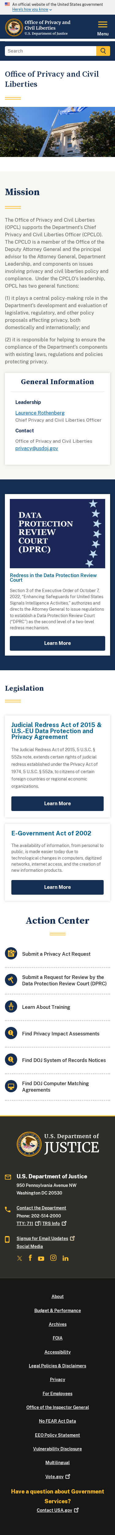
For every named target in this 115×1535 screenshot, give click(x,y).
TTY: (25, 1223)
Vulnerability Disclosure (57, 1448)
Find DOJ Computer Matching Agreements (55, 1087)
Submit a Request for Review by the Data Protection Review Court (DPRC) (64, 980)
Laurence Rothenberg (40, 413)
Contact (54, 1510)
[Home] (38, 35)
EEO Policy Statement (57, 1435)
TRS (51, 1223)
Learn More (57, 643)
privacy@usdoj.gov (36, 448)
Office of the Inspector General (57, 1407)
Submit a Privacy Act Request (56, 954)
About (58, 1296)
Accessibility (57, 1352)
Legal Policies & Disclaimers (57, 1365)
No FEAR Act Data (57, 1421)
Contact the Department (41, 1208)
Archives (58, 1324)
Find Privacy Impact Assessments (60, 1034)
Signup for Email (42, 1238)
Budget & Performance (57, 1310)
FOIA (58, 1338)
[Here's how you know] (57, 7)
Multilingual (57, 1462)
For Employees (57, 1393)
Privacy (57, 1379)
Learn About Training (46, 1007)
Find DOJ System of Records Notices (64, 1060)
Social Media (30, 1246)
